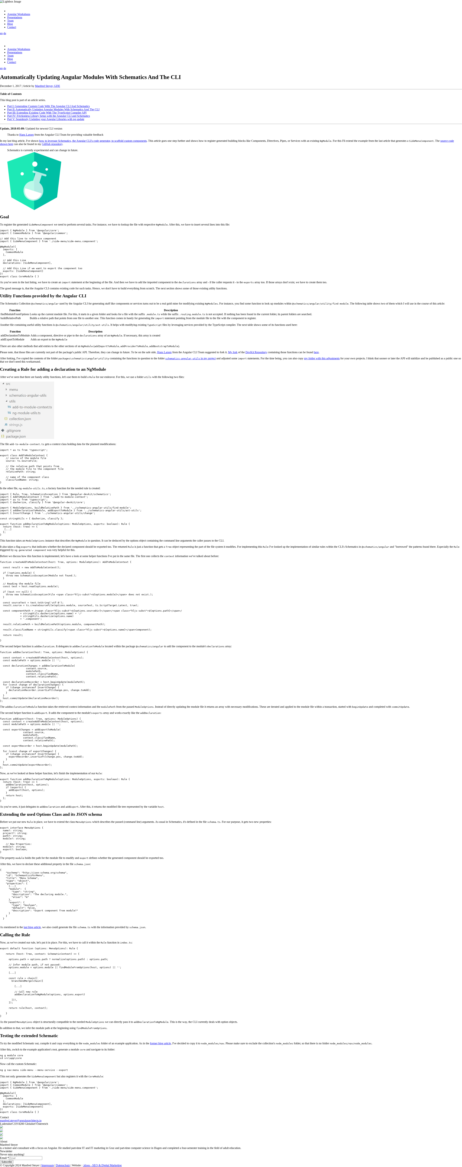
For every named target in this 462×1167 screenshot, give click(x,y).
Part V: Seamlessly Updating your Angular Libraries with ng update (45, 119)
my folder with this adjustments (322, 358)
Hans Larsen (26, 134)
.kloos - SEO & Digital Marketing (102, 1165)
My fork (232, 352)
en (1, 33)
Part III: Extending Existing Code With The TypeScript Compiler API (46, 112)
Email (4, 1157)
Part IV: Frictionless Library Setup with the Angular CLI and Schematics (48, 115)
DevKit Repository (256, 352)
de (4, 33)
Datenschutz (63, 1165)
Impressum (47, 1165)
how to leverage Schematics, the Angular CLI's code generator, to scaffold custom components (93, 140)
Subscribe (6, 1162)
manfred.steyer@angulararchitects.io (21, 1120)
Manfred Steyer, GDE (47, 85)
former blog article (160, 1043)
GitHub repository (52, 144)
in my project (190, 358)
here (316, 352)
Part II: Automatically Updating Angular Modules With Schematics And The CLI (53, 109)
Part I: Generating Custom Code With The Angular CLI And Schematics (48, 106)
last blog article (32, 927)
